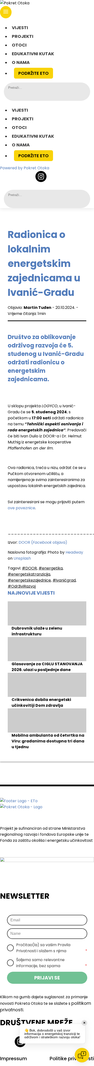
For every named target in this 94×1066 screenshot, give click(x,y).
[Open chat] (82, 1055)
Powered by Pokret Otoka (24, 168)
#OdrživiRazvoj (22, 586)
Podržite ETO (33, 73)
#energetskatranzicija (29, 574)
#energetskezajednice (29, 580)
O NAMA (21, 62)
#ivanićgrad (64, 580)
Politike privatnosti (72, 1058)
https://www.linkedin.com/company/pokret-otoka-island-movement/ (54, 176)
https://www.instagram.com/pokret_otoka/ (41, 176)
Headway (74, 552)
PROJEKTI (22, 36)
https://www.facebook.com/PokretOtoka (27, 176)
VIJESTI (20, 28)
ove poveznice (21, 508)
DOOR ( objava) (43, 542)
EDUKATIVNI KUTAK (33, 54)
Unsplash (22, 558)
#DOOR (29, 568)
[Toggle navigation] (6, 12)
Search (12, 94)
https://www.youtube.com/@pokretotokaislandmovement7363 (67, 176)
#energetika (51, 568)
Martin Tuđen (37, 307)
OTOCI (19, 45)
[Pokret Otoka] (47, 3)
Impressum (13, 1058)
